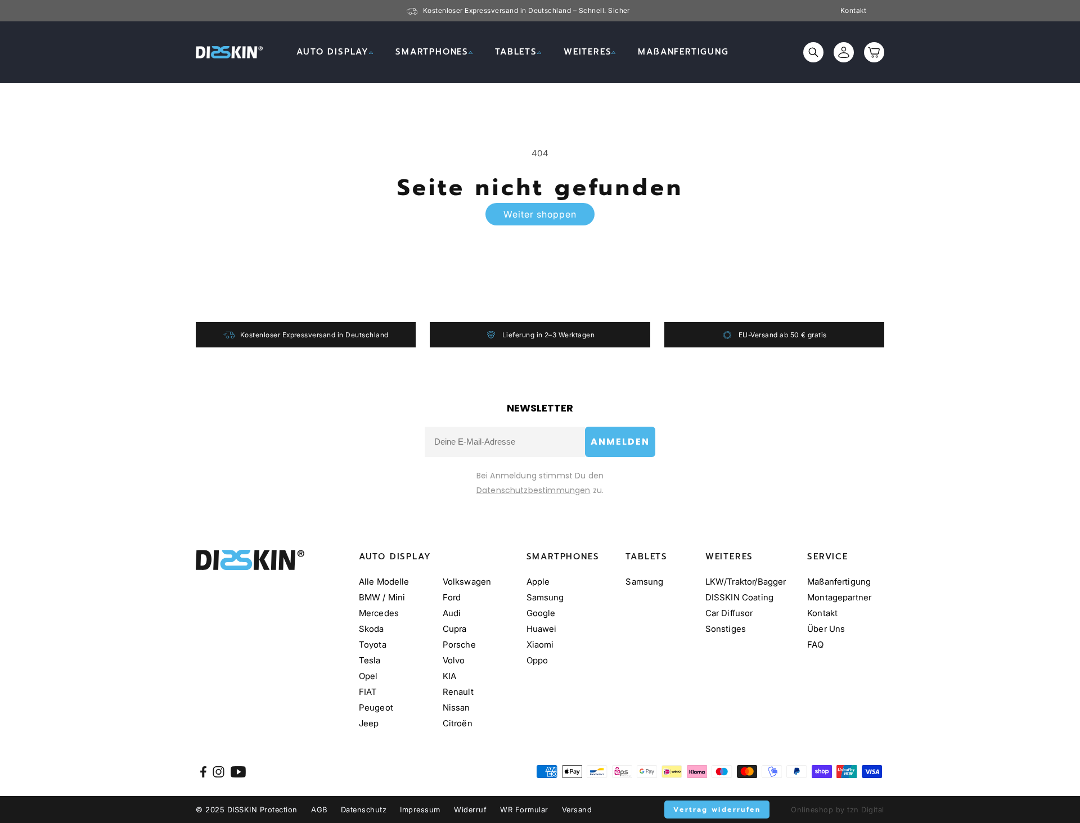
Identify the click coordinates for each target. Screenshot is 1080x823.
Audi (452, 613)
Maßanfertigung (839, 581)
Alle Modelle (384, 581)
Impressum (420, 809)
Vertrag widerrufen (716, 809)
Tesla (370, 660)
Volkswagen (467, 581)
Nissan (456, 707)
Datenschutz (364, 809)
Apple (538, 581)
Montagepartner (839, 597)
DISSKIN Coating (739, 597)
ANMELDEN (620, 441)
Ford (452, 597)
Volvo (454, 660)
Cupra (455, 628)
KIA (449, 676)
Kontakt (853, 10)
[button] (334, 52)
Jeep (369, 723)
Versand (577, 809)
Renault (458, 691)
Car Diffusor (729, 613)
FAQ (815, 644)
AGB (319, 809)
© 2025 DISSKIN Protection (247, 809)
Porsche (459, 644)
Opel (368, 676)
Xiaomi (540, 644)
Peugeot (376, 707)
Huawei (541, 628)
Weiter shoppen (539, 214)
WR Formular (524, 809)
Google (541, 613)
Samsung (545, 597)
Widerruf (470, 809)
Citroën (457, 723)
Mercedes (379, 613)
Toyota (372, 644)
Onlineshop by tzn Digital (837, 809)
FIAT (368, 691)
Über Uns (826, 628)
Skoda (371, 628)
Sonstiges (725, 628)
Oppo (537, 660)
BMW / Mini (382, 597)
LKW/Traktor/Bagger (745, 581)
